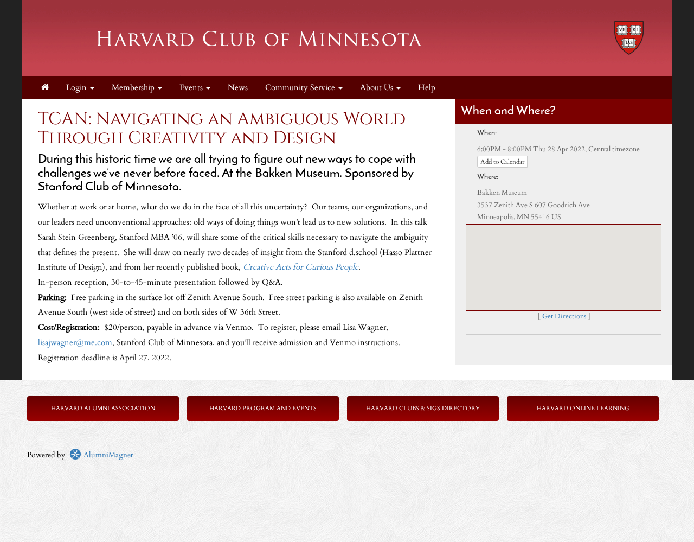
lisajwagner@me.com (75, 342)
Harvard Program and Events (263, 408)
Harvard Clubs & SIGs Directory (423, 408)
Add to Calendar (502, 161)
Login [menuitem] (77, 87)
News (238, 87)
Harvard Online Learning (583, 408)
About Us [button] (377, 87)
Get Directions (564, 316)
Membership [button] (134, 87)
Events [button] (192, 87)
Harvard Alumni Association (103, 408)
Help (426, 87)
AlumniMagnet (107, 455)
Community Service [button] (301, 87)
